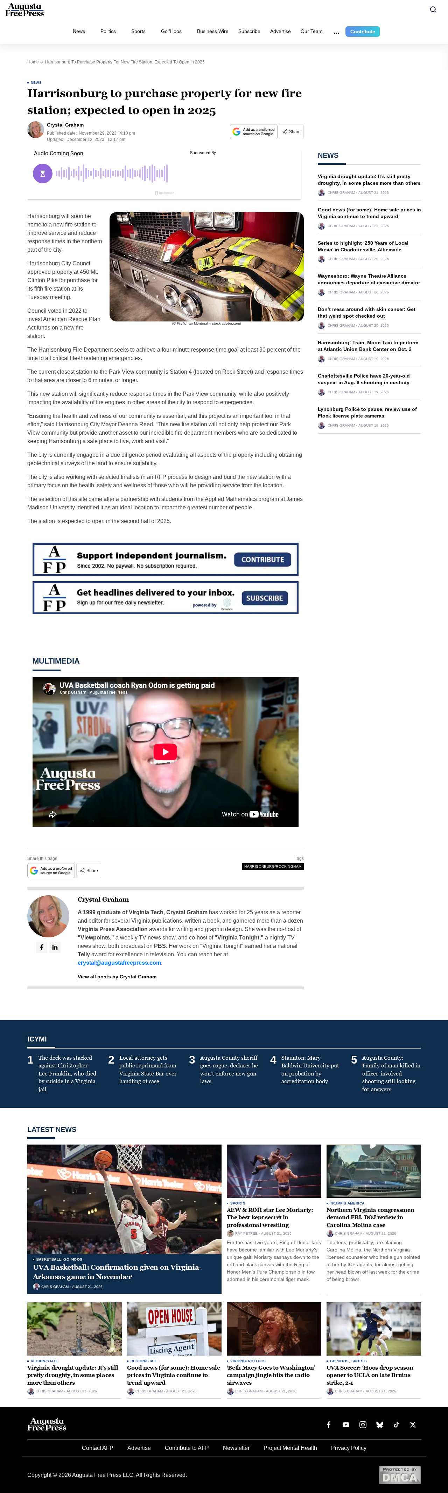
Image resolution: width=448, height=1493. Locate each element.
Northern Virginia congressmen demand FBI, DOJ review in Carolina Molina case (370, 1217)
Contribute (362, 31)
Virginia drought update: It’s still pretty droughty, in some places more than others (72, 1375)
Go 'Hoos (72, 1259)
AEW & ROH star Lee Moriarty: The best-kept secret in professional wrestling (270, 1217)
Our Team (312, 31)
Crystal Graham (103, 899)
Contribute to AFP (187, 1448)
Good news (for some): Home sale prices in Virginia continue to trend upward (173, 1375)
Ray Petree (246, 1233)
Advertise (280, 31)
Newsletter (236, 1448)
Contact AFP (97, 1448)
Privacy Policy (348, 1448)
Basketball (48, 1259)
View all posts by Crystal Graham (117, 976)
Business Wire (213, 31)
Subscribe (249, 31)
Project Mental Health (290, 1448)
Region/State (44, 1361)
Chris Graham (341, 193)
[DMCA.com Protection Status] (400, 1475)
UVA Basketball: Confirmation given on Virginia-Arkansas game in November (117, 1272)
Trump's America (347, 1203)
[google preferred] (254, 131)
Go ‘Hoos (171, 31)
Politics (108, 31)
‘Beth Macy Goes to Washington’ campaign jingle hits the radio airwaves (271, 1375)
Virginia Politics (248, 1361)
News (79, 31)
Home (33, 62)
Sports (138, 31)
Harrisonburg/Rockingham (272, 866)
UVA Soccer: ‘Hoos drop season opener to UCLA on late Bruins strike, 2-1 (370, 1375)
